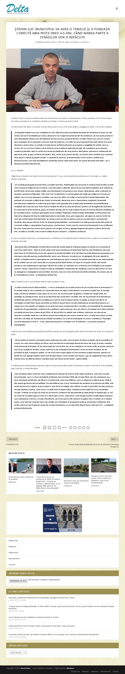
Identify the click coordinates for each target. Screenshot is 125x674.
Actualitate (75, 42)
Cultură (21, 611)
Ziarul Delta (25, 668)
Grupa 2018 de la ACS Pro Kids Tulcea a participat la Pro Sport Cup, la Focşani (42, 626)
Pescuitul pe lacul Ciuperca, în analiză (21, 478)
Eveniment (22, 600)
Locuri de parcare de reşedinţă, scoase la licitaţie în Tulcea (33, 617)
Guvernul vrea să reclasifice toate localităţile (76, 482)
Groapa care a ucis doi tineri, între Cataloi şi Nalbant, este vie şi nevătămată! (101, 479)
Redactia (12, 546)
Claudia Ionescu (50, 42)
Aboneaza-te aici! (18, 581)
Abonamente (14, 558)
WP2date (70, 668)
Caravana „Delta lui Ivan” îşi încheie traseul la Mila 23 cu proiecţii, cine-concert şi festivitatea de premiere (54, 634)
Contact (12, 564)
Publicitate (13, 552)
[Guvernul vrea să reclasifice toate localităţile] (76, 467)
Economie (22, 620)
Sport (21, 628)
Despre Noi (13, 540)
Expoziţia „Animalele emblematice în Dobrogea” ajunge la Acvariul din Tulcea (42, 597)
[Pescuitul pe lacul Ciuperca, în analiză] (21, 465)
